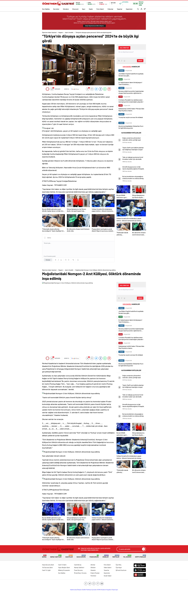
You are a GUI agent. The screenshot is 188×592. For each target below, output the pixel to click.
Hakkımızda (73, 589)
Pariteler (115, 556)
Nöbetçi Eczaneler (64, 570)
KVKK (99, 589)
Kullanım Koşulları (106, 589)
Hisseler (106, 556)
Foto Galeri (100, 9)
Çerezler (94, 589)
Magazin (60, 32)
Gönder (48, 260)
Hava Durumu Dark (48, 565)
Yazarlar (119, 9)
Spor (83, 9)
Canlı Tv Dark (62, 565)
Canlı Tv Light (46, 570)
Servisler (56, 9)
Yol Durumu (127, 556)
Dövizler (93, 567)
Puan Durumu (94, 556)
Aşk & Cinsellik (69, 32)
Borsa (44, 556)
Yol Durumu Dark (47, 567)
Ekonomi (75, 9)
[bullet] (68, 260)
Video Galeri (107, 567)
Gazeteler (129, 9)
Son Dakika (46, 9)
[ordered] (65, 260)
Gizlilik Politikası (86, 589)
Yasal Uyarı (115, 589)
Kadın (91, 9)
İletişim (79, 589)
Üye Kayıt (119, 567)
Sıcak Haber (108, 576)
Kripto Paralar (140, 556)
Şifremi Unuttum (121, 570)
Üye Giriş (118, 565)
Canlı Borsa (77, 565)
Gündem (66, 9)
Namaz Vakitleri (55, 556)
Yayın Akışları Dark (64, 567)
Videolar (110, 9)
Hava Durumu (81, 556)
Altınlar (93, 565)
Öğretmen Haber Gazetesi (49, 32)
